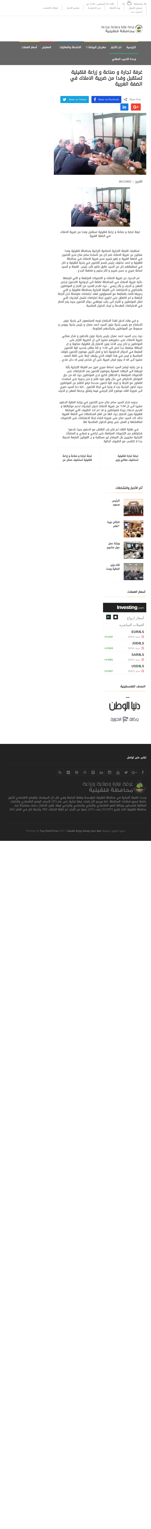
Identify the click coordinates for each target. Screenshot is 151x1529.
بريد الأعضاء (115, 8)
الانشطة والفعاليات (70, 47)
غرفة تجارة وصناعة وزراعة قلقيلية (84, 831)
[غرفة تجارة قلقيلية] (123, 28)
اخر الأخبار (116, 47)
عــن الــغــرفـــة (94, 8)
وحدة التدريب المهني (124, 59)
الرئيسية (131, 47)
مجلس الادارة (73, 8)
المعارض (46, 47)
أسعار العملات (29, 47)
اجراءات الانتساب (50, 8)
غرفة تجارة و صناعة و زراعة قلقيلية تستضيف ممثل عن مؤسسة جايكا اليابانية (77, 460)
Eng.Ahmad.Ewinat (49, 831)
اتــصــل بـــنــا (136, 11)
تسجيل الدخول (135, 8)
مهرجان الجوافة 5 (96, 47)
